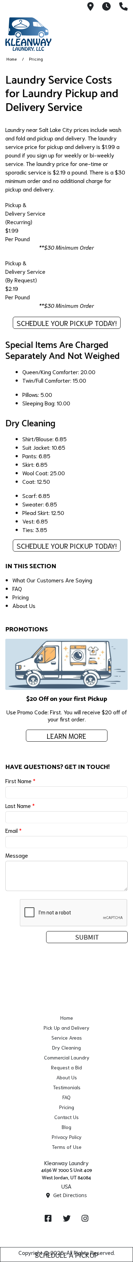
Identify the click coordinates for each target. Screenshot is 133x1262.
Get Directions (69, 1195)
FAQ (17, 588)
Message (16, 855)
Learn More (66, 735)
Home (11, 58)
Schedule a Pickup (66, 1254)
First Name (20, 780)
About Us (23, 605)
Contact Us (66, 1117)
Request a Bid (66, 1067)
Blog (66, 1127)
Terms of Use (67, 1147)
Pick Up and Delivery (66, 1027)
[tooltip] (90, 7)
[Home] (40, 34)
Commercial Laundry (66, 1057)
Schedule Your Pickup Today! (67, 322)
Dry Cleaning (66, 1047)
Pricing (20, 596)
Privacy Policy (67, 1137)
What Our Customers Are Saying (52, 579)
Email (13, 830)
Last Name (20, 805)
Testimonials (67, 1087)
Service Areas (66, 1037)
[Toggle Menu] (120, 33)
